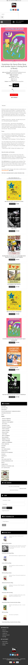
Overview (4, 105)
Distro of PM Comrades (7, 452)
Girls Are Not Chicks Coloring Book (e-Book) (14, 201)
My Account (4, 641)
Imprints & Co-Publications (7, 442)
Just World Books (5, 449)
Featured (3, 406)
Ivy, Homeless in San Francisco (14, 284)
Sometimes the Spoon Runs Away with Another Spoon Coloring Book (13, 339)
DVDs (2, 457)
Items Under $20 (5, 444)
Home (2, 25)
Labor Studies (4, 433)
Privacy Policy (5, 631)
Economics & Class (6, 425)
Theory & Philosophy (6, 440)
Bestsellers (4, 407)
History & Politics (5, 432)
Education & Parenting (6, 427)
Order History (5, 643)
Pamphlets (4, 455)
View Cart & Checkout (14, 490)
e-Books (5, 25)
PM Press (16, 658)
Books (2, 416)
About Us (4, 629)
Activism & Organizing (6, 418)
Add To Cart (12, 203)
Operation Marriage (14, 367)
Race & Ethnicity (5, 437)
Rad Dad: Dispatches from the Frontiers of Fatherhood (14, 394)
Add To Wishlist (14, 97)
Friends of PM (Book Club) (7, 466)
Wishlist (4, 644)
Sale (2, 414)
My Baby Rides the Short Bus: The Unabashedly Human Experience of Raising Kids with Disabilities (14, 256)
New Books (4, 409)
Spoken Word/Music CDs (7, 460)
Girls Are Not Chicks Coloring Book (14, 311)
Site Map (4, 636)
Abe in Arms (14, 228)
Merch (2, 462)
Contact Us (4, 633)
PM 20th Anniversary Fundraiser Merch (10, 411)
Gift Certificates (5, 467)
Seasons (3, 445)
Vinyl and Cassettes (6, 459)
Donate (3, 447)
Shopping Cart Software (16, 659)
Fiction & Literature (5, 428)
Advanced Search (6, 635)
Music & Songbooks (6, 435)
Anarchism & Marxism (6, 420)
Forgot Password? (5, 510)
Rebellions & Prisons (6, 438)
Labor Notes (4, 450)
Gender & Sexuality (5, 430)
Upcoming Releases (6, 413)
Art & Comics (4, 423)
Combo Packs (4, 464)
